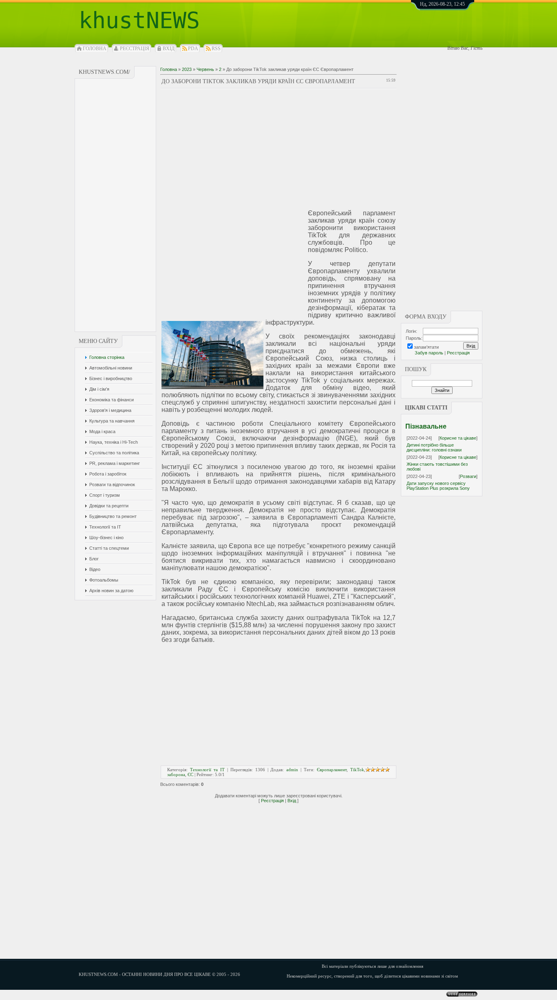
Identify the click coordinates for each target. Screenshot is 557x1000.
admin (292, 769)
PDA (193, 48)
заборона (176, 774)
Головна (94, 48)
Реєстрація (134, 48)
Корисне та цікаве (458, 438)
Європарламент (332, 769)
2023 (187, 69)
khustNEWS (139, 20)
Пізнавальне (425, 426)
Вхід (169, 48)
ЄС (190, 774)
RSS (216, 48)
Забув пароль (429, 352)
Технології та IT (207, 769)
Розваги (468, 476)
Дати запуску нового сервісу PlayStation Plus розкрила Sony (438, 486)
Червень (205, 69)
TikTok (357, 769)
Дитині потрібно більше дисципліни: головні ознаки (434, 447)
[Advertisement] (116, 205)
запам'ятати (426, 347)
